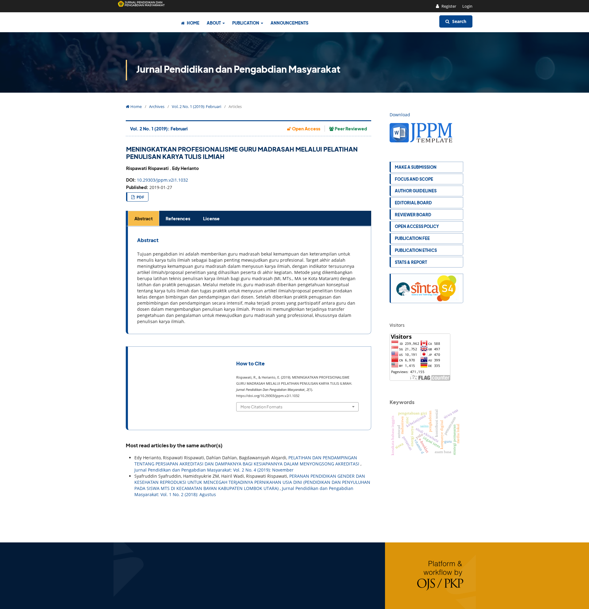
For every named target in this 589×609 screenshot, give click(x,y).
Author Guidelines (416, 190)
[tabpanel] (249, 280)
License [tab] (211, 218)
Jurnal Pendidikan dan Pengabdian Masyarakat (238, 69)
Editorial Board (413, 202)
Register (448, 6)
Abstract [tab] (143, 218)
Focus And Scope (414, 179)
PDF (140, 197)
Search (458, 21)
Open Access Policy (417, 226)
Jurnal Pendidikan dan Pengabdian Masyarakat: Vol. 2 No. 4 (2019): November (214, 470)
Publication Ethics (416, 250)
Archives (156, 106)
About (214, 22)
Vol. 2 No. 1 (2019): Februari (196, 106)
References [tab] (178, 218)
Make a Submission (416, 167)
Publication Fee (412, 238)
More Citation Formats (262, 406)
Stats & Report (411, 262)
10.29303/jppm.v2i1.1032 (162, 180)
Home (192, 22)
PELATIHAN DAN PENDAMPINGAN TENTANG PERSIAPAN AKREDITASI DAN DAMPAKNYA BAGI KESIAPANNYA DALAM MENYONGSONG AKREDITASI (247, 461)
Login (467, 6)
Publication (246, 22)
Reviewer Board (413, 214)
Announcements (289, 22)
